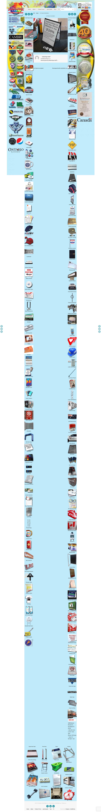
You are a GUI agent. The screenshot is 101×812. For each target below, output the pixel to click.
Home (28, 809)
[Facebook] (1, 326)
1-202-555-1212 (71, 730)
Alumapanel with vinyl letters (59, 68)
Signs (37, 13)
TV (53, 809)
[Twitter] (1, 329)
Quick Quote (45, 809)
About (32, 809)
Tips (50, 809)
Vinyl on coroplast (39, 68)
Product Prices (38, 809)
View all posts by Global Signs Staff (49, 60)
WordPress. (72, 809)
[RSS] (1, 331)
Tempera (67, 809)
